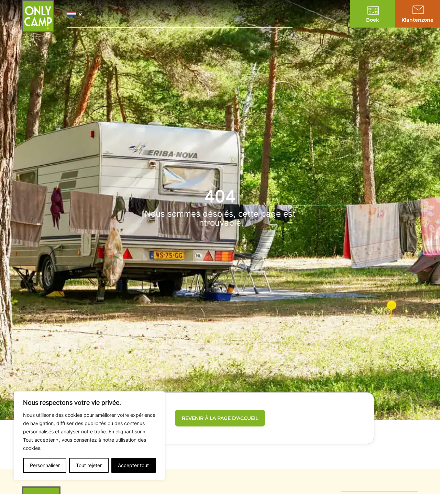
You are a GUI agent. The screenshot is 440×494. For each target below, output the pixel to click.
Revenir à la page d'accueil (220, 418)
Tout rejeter (89, 465)
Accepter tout (133, 465)
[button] (76, 14)
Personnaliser (45, 465)
